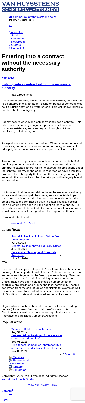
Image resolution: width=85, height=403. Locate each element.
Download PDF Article (23, 223)
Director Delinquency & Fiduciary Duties (36, 245)
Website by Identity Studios (18, 378)
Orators (15, 44)
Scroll (5, 399)
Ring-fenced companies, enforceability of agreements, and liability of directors (36, 346)
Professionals (21, 360)
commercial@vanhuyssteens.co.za (34, 16)
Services (16, 35)
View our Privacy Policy (42, 384)
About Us (16, 32)
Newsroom (17, 41)
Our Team (17, 38)
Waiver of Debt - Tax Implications (31, 329)
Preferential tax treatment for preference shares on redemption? (36, 337)
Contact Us (17, 48)
